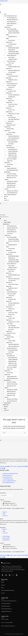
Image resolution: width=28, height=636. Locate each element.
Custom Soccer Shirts (12, 104)
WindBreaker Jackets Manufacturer (11, 80)
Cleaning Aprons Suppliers (12, 181)
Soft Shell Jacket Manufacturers (11, 73)
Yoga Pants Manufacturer (13, 136)
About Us (6, 196)
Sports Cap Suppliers (12, 157)
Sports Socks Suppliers (12, 158)
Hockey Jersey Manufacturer (10, 107)
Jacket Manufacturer (11, 61)
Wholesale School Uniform (12, 191)
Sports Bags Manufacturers (10, 144)
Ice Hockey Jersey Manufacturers (11, 45)
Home (5, 14)
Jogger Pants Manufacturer (8, 161)
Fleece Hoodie (11, 57)
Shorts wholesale (12, 117)
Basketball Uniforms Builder (11, 37)
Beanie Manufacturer (12, 149)
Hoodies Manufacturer (11, 55)
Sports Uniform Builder (12, 29)
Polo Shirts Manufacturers (13, 94)
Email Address (3, 493)
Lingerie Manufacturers (12, 168)
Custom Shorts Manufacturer (8, 165)
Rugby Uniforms (11, 49)
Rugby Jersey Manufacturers (10, 101)
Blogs (5, 198)
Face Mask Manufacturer (12, 192)
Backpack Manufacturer (12, 140)
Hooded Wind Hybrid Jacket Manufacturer (13, 67)
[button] (14, 12)
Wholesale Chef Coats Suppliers (10, 178)
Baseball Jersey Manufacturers (10, 97)
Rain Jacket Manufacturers (14, 70)
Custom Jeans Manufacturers (8, 26)
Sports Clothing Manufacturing (7, 590)
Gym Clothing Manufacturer (12, 170)
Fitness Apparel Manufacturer (10, 194)
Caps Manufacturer (11, 147)
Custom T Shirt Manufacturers (10, 110)
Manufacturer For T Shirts (13, 113)
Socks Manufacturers (11, 21)
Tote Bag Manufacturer (12, 17)
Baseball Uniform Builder (13, 31)
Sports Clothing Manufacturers (10, 16)
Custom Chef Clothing (11, 173)
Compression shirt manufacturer (11, 92)
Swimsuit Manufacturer (12, 23)
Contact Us (6, 200)
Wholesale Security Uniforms (9, 188)
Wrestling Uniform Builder (13, 53)
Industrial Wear (7, 172)
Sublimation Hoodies (12, 59)
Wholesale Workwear (11, 183)
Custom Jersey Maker (11, 85)
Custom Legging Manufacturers (10, 133)
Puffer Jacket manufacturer (10, 63)
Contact (3, 593)
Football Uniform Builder (13, 51)
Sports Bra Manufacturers (13, 138)
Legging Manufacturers (6, 611)
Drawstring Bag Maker (13, 141)
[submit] (1, 498)
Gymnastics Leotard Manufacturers (9, 125)
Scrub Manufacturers (11, 185)
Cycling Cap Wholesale (13, 151)
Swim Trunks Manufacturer (14, 119)
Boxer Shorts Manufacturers (10, 122)
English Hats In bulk (12, 155)
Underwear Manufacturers (12, 19)
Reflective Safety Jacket (12, 175)
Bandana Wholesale (12, 153)
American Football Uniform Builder (13, 33)
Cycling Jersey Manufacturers (10, 88)
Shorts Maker (10, 115)
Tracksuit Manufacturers (12, 83)
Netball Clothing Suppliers (13, 47)
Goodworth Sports (4, 0)
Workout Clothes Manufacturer (9, 129)
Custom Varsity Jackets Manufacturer (12, 77)
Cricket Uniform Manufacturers (10, 41)
